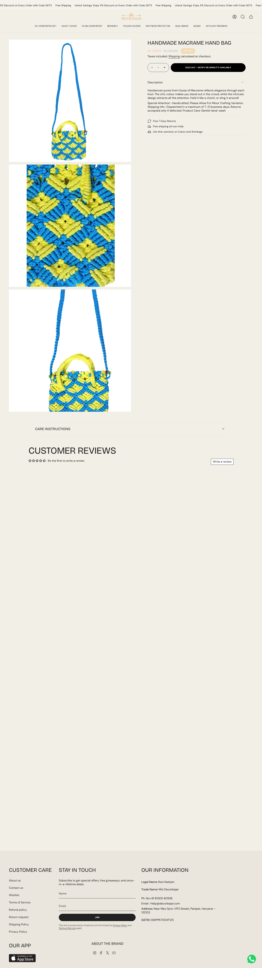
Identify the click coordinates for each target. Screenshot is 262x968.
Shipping (174, 56)
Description (155, 82)
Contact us (16, 888)
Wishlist (14, 895)
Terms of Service (19, 902)
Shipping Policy (19, 924)
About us (15, 880)
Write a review (222, 461)
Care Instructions (52, 429)
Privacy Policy (18, 932)
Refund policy (18, 910)
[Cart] (251, 17)
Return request (19, 917)
